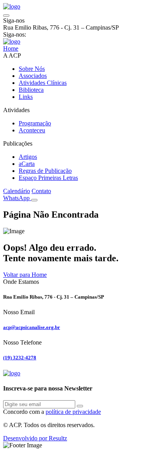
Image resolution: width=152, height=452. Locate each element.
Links (26, 96)
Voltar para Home (25, 274)
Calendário (16, 191)
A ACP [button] (12, 55)
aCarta (27, 163)
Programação (35, 123)
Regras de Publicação (45, 170)
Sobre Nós (32, 68)
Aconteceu (32, 130)
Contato (41, 191)
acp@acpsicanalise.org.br (31, 327)
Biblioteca (31, 89)
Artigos (28, 156)
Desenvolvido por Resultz (35, 438)
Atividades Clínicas (43, 82)
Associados (33, 75)
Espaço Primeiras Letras (48, 177)
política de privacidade (73, 411)
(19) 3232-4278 (19, 358)
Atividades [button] (16, 110)
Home (10, 48)
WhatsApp (17, 198)
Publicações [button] (17, 143)
